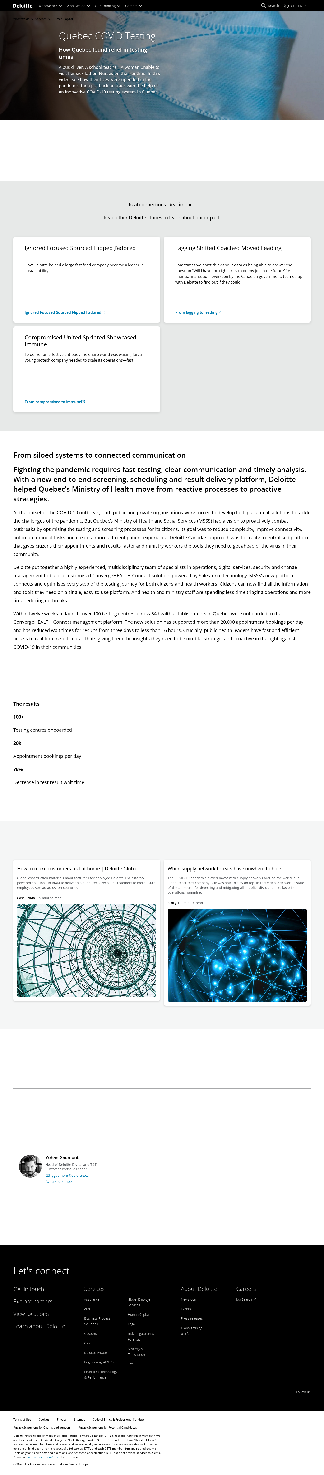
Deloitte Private (95, 1352)
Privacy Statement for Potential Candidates (107, 1428)
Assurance (92, 1299)
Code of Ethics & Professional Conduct (118, 1419)
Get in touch (28, 1289)
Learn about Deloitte (39, 1326)
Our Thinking (106, 6)
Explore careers (32, 1301)
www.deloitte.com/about (44, 1457)
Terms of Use (22, 1419)
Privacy (61, 1419)
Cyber (88, 1343)
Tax (130, 1364)
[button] (270, 5)
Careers (132, 6)
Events (186, 1309)
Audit (88, 1309)
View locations (31, 1314)
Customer (91, 1333)
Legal (131, 1324)
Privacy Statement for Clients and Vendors (42, 1428)
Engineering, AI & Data (100, 1362)
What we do (76, 6)
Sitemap (79, 1419)
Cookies (44, 1419)
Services (40, 19)
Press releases (192, 1318)
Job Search (244, 1299)
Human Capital (62, 19)
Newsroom (189, 1299)
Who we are (48, 6)
